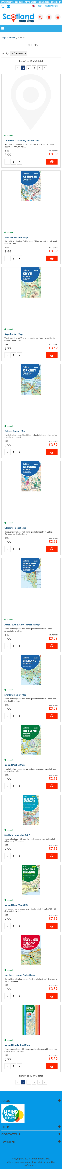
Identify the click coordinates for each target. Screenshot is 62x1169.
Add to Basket (52, 162)
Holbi (39, 1161)
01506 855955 (3, 6)
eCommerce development (20, 1161)
